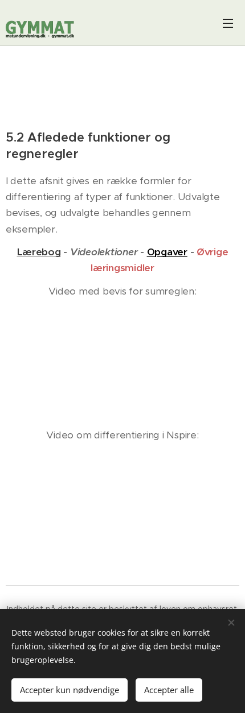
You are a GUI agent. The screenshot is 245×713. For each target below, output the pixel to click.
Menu (228, 22)
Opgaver (167, 252)
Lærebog (39, 252)
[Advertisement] (123, 90)
